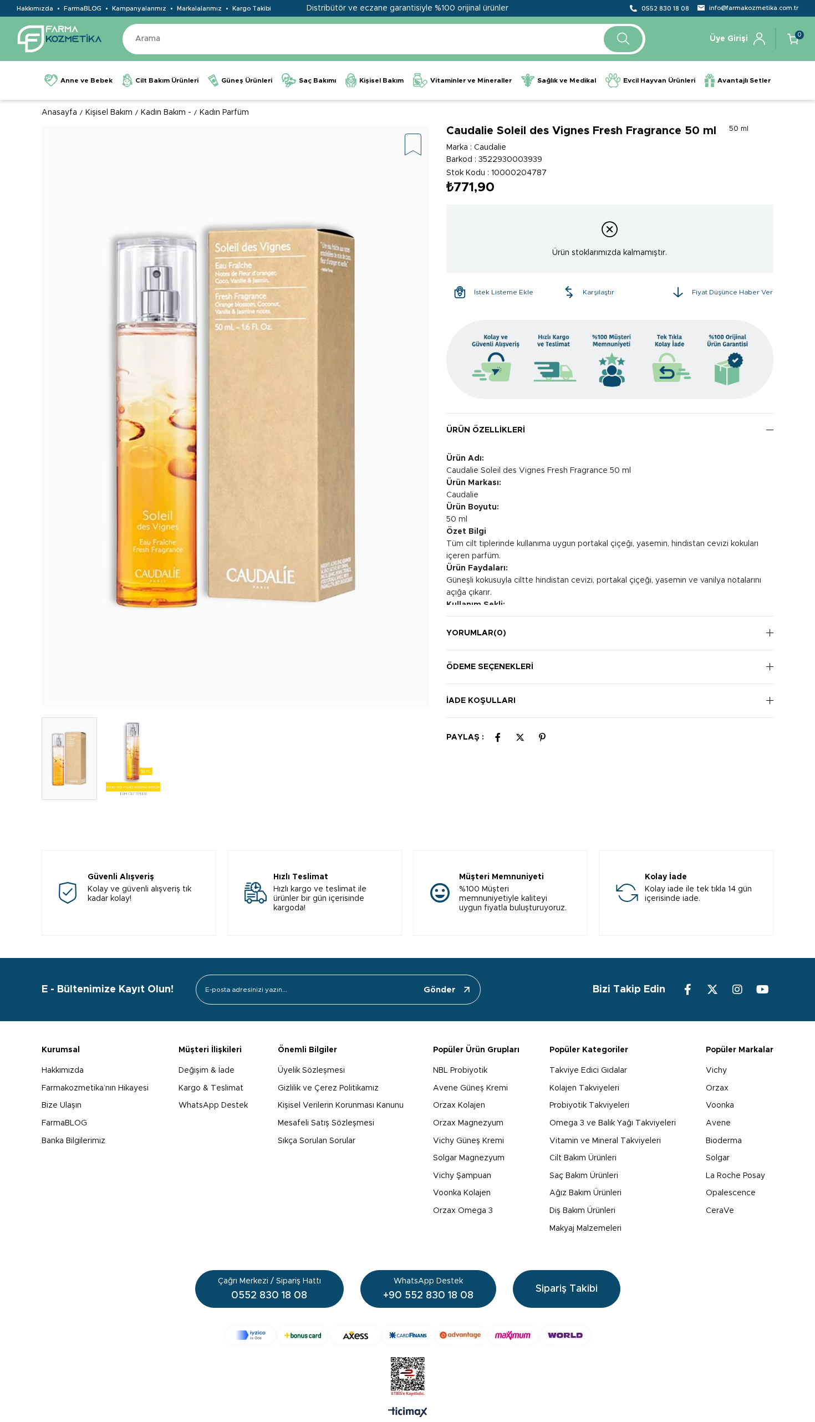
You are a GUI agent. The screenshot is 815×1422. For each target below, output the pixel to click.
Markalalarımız (199, 9)
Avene (718, 1123)
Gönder (440, 990)
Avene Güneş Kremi (470, 1088)
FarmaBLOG (82, 9)
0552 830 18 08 (665, 9)
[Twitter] (712, 989)
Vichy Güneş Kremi (468, 1141)
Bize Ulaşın (61, 1105)
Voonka (720, 1105)
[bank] (407, 1335)
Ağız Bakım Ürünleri (585, 1193)
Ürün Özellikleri (485, 430)
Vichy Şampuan (462, 1176)
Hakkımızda (35, 9)
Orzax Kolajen (459, 1105)
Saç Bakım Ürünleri (583, 1176)
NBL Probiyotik (460, 1070)
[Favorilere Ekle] (413, 145)
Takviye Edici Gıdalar (588, 1070)
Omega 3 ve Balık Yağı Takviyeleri (612, 1123)
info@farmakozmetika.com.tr (753, 8)
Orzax (717, 1088)
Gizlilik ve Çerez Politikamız (328, 1088)
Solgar (718, 1158)
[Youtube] (762, 989)
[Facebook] (687, 989)
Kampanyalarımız (139, 9)
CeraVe (720, 1211)
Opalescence (731, 1193)
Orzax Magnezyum (468, 1123)
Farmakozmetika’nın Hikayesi (95, 1088)
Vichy (716, 1070)
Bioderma (724, 1141)
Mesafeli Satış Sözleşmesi (326, 1123)
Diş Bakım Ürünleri (582, 1211)
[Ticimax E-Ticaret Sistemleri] (407, 1413)
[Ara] (623, 39)
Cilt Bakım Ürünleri (583, 1158)
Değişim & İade (207, 1070)
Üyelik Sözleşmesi (311, 1070)
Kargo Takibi (251, 9)
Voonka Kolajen (462, 1193)
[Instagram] (737, 989)
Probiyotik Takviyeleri (589, 1105)
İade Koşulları (481, 701)
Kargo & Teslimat (211, 1088)
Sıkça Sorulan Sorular (316, 1141)
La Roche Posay (735, 1176)
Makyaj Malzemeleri (585, 1228)
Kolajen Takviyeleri (584, 1088)
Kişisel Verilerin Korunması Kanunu (341, 1105)
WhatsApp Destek (213, 1105)
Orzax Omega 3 (463, 1211)
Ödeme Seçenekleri (489, 667)
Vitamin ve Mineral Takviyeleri (605, 1141)
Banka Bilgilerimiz (73, 1141)
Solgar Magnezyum (469, 1158)
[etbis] (408, 1376)
